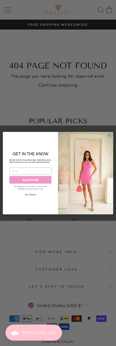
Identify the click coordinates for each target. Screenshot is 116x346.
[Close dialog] (109, 135)
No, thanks (30, 194)
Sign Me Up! (30, 180)
